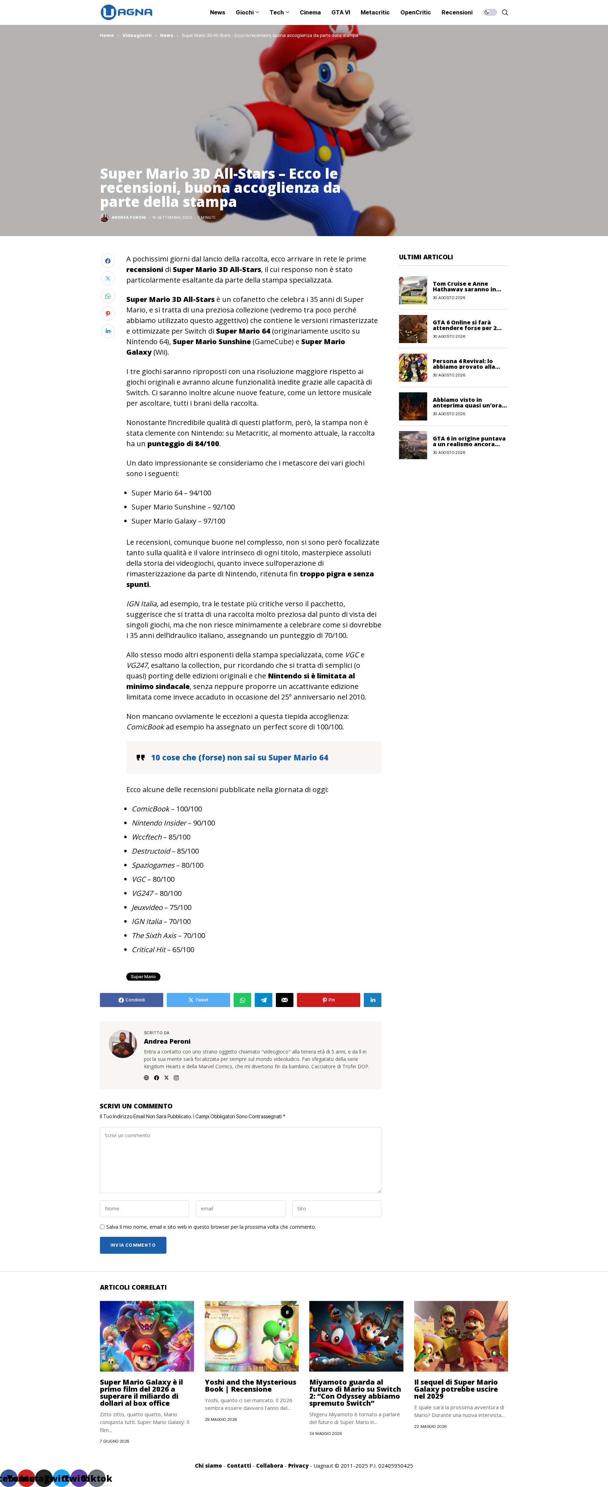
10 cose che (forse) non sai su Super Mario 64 (239, 757)
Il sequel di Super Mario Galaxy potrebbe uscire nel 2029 (456, 1389)
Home (107, 35)
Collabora (269, 1465)
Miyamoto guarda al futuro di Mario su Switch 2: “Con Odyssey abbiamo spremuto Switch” (355, 1392)
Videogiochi (137, 35)
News (166, 35)
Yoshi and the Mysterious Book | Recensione (250, 1385)
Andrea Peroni (129, 217)
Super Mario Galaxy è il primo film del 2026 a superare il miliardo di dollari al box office (141, 1392)
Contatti (239, 1465)
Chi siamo (208, 1465)
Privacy (298, 1465)
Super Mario (143, 976)
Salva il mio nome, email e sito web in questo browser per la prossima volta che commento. (211, 1227)
